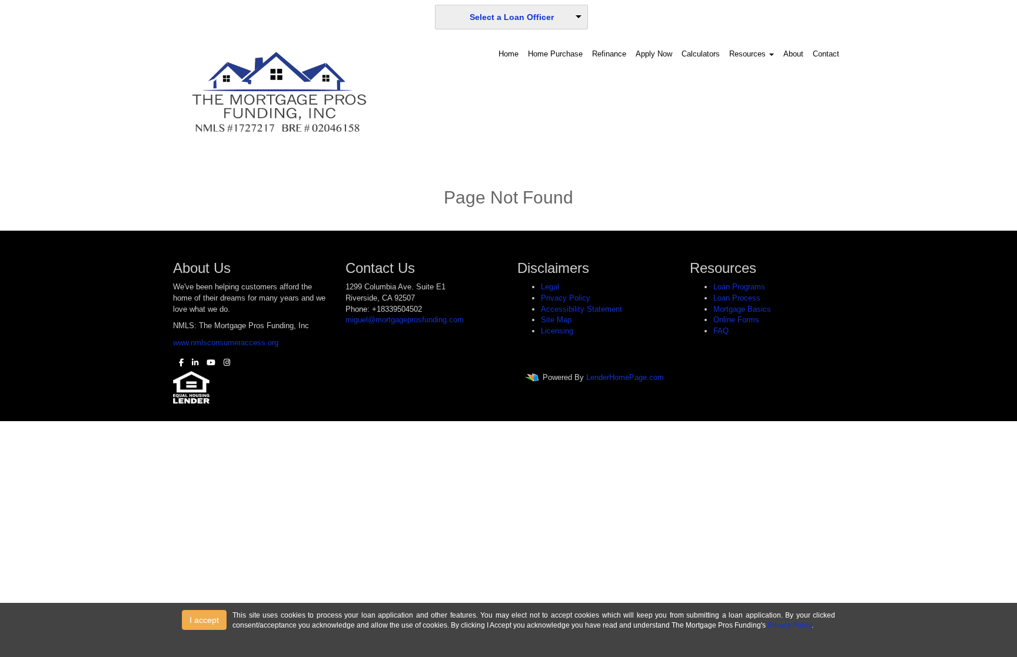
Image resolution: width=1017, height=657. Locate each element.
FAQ (721, 330)
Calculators (701, 53)
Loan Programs (739, 286)
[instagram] (224, 362)
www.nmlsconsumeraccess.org (225, 342)
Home (508, 53)
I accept (204, 620)
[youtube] (208, 362)
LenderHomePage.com (625, 377)
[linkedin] (192, 362)
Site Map (556, 319)
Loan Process (736, 298)
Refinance (609, 53)
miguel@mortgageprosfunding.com (404, 319)
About (793, 53)
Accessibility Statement (581, 309)
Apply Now (654, 53)
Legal (550, 286)
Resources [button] (748, 53)
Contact (826, 53)
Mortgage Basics (742, 309)
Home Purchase (555, 53)
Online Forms (736, 319)
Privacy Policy (565, 298)
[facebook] (178, 362)
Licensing (557, 330)
